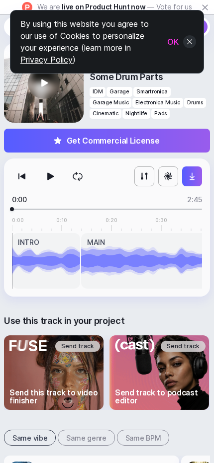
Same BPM (143, 438)
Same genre (86, 438)
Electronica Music (157, 102)
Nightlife (136, 113)
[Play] (50, 176)
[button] (44, 83)
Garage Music (110, 102)
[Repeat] (78, 176)
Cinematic (105, 113)
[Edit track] (144, 176)
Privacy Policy (46, 60)
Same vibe (29, 438)
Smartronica (152, 91)
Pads (160, 113)
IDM (98, 91)
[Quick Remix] (168, 176)
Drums (195, 102)
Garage (119, 91)
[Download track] (192, 176)
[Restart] (22, 176)
